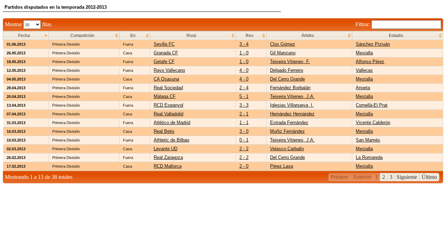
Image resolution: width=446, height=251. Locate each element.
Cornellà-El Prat (371, 105)
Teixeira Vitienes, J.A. (292, 96)
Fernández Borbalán (290, 87)
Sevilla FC (164, 44)
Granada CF (166, 52)
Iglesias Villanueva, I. (292, 105)
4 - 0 (243, 70)
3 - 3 (243, 105)
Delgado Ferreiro (286, 70)
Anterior (362, 177)
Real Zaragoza (168, 157)
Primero (339, 177)
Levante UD (165, 148)
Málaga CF (165, 96)
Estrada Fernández (289, 122)
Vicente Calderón (373, 122)
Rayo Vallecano (169, 70)
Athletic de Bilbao (171, 140)
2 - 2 (243, 148)
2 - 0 (243, 166)
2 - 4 (243, 87)
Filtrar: (363, 24)
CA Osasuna (166, 79)
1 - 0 (243, 52)
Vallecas (364, 70)
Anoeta (363, 87)
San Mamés (368, 140)
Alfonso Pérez (370, 61)
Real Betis (164, 131)
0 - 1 (243, 140)
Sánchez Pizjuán (373, 44)
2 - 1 (243, 113)
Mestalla (364, 52)
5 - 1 (243, 96)
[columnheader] (26, 35)
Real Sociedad (168, 87)
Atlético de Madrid (172, 122)
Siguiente (407, 177)
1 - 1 (243, 122)
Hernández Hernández (292, 113)
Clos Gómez (282, 44)
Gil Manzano (282, 52)
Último (429, 177)
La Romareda (369, 157)
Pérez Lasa (281, 166)
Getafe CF (164, 61)
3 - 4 (243, 44)
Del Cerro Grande (287, 79)
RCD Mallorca (168, 166)
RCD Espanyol (168, 105)
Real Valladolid (168, 113)
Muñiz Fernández (287, 131)
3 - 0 (243, 131)
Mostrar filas (28, 24)
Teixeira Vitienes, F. (290, 61)
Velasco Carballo (287, 148)
